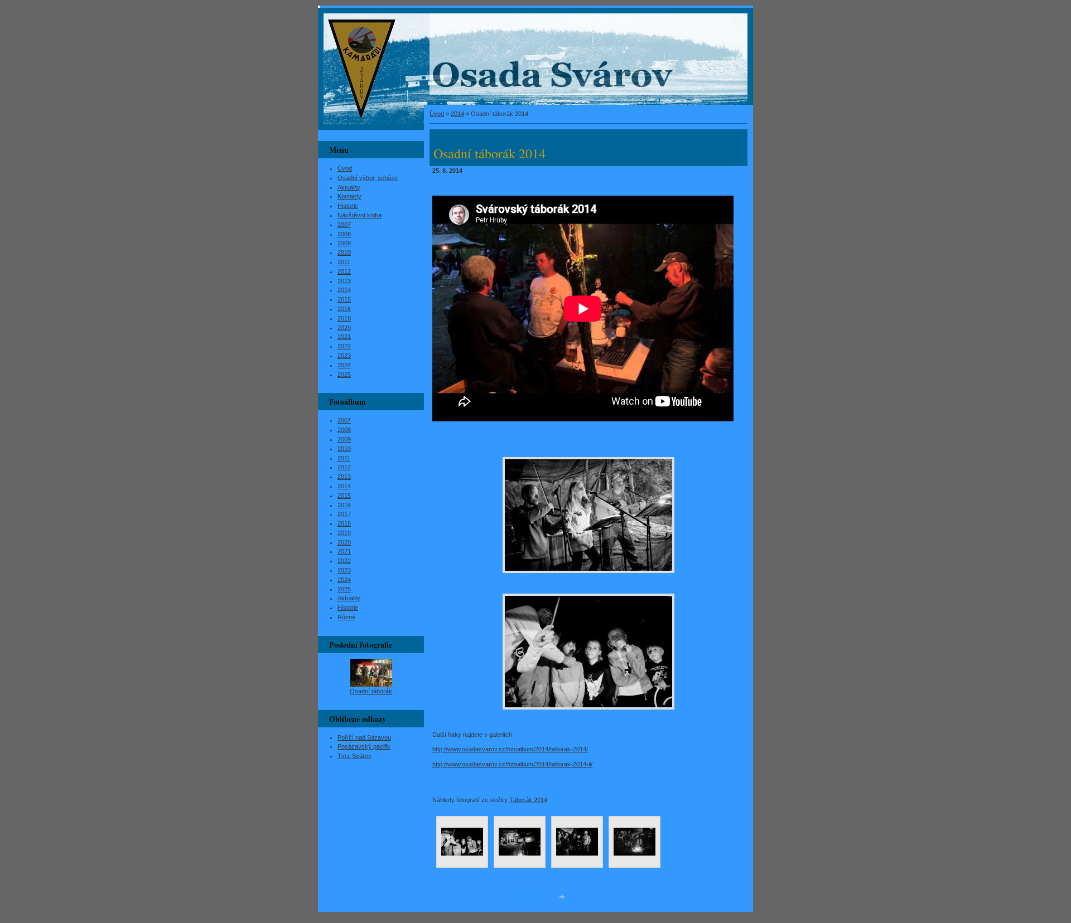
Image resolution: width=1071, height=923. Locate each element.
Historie (347, 205)
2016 (344, 308)
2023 (344, 355)
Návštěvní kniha (359, 215)
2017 (344, 514)
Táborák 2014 (528, 799)
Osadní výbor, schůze (367, 177)
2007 (344, 224)
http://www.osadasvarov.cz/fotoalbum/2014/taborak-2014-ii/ (512, 764)
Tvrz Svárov (354, 755)
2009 (344, 243)
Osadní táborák (371, 691)
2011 (343, 262)
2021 (344, 336)
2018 (344, 318)
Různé (346, 617)
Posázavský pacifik (363, 746)
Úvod (437, 113)
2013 (344, 281)
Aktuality (348, 187)
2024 (344, 365)
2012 (344, 271)
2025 (344, 374)
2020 (344, 327)
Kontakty (349, 196)
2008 (344, 234)
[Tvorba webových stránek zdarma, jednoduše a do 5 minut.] (562, 897)
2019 (344, 532)
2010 (344, 252)
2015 (344, 299)
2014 (457, 113)
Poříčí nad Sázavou (364, 737)
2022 (344, 346)
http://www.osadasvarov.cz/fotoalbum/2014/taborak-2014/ (510, 749)
